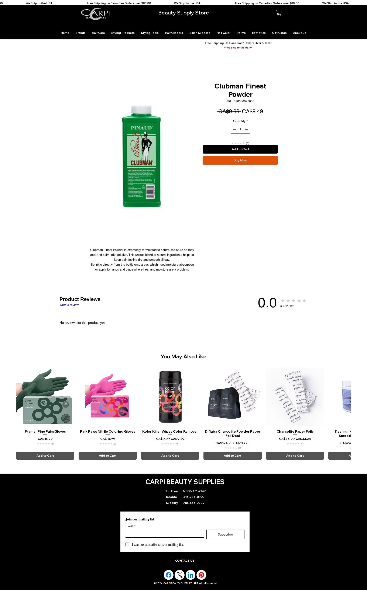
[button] (279, 13)
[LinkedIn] (190, 575)
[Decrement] (234, 129)
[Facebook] (169, 575)
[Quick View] (45, 397)
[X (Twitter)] (180, 575)
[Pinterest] (201, 575)
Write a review (69, 304)
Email (130, 526)
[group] (183, 413)
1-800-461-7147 (194, 491)
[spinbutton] (240, 129)
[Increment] (247, 129)
